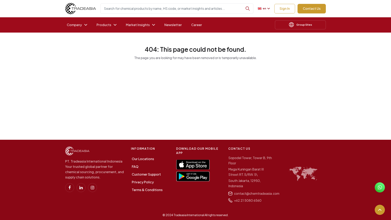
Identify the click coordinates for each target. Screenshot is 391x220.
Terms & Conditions (147, 190)
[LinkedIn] (81, 187)
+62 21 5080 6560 (247, 200)
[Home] (77, 150)
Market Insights (138, 25)
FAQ (135, 166)
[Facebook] (69, 187)
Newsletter (173, 25)
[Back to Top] (380, 210)
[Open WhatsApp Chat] (380, 187)
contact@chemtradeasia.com (256, 193)
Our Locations (143, 159)
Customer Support (146, 174)
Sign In (285, 8)
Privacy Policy (143, 182)
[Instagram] (92, 187)
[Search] (247, 8)
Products (104, 25)
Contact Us (312, 8)
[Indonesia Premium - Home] (80, 8)
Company (74, 25)
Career (196, 25)
